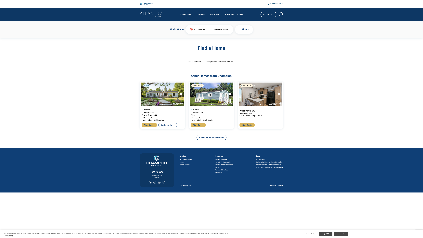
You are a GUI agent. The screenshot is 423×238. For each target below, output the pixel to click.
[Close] (419, 233)
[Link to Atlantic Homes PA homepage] (151, 14)
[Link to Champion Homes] (147, 4)
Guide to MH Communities (223, 162)
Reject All (326, 234)
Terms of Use (272, 185)
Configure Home (167, 125)
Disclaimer (280, 185)
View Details (149, 125)
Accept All (341, 234)
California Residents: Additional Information (269, 162)
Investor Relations (185, 164)
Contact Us (268, 14)
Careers (182, 162)
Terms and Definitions (221, 170)
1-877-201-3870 (157, 172)
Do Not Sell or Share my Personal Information (269, 167)
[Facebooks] (154, 182)
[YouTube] (150, 182)
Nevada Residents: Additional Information (268, 164)
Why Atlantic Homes (186, 159)
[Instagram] (159, 182)
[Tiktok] (163, 182)
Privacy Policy (260, 159)
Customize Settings (309, 234)
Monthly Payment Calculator (224, 164)
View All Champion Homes (211, 138)
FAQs (217, 167)
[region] (211, 234)
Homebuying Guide (221, 159)
